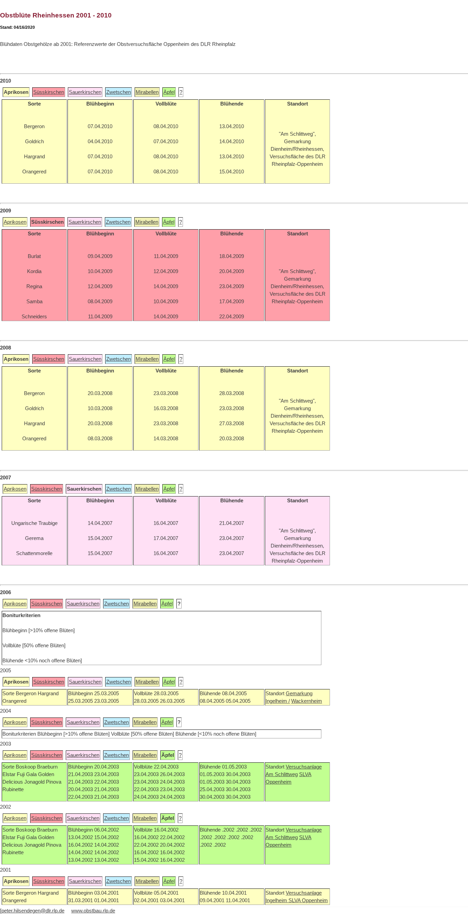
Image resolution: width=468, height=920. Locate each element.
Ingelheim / (278, 701)
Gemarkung (299, 693)
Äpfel (169, 92)
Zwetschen (118, 92)
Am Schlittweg (282, 774)
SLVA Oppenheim (308, 900)
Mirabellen (147, 92)
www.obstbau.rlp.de (93, 910)
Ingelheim (277, 900)
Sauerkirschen (85, 92)
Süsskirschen (48, 92)
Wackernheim (306, 701)
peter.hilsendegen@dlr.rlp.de (32, 910)
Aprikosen (15, 222)
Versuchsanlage (304, 767)
